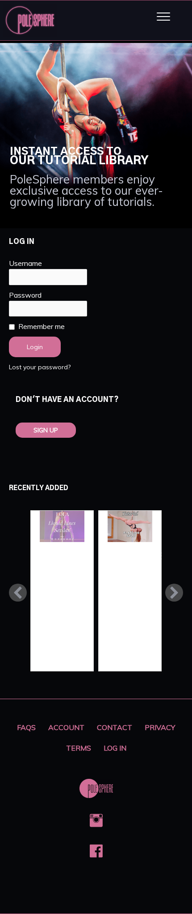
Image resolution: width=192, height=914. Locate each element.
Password (25, 294)
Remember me (41, 326)
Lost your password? (40, 367)
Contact (114, 727)
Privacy (160, 727)
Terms (78, 747)
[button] (18, 593)
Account (66, 727)
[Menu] (163, 17)
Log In (115, 747)
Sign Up (45, 430)
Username (25, 263)
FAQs (26, 727)
